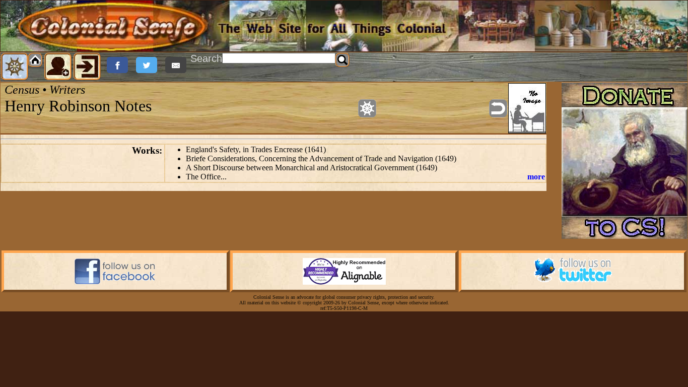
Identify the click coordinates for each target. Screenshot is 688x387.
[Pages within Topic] (367, 108)
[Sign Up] (58, 66)
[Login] (87, 66)
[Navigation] (14, 66)
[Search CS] (342, 60)
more (536, 176)
